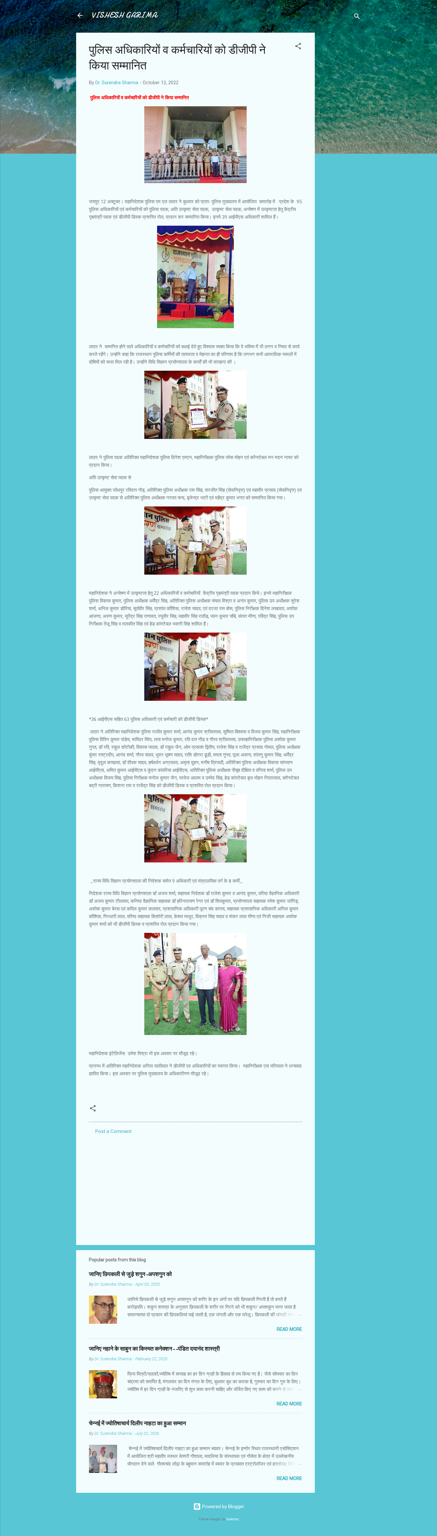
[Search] (357, 17)
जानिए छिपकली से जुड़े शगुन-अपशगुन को (130, 1274)
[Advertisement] (340, 129)
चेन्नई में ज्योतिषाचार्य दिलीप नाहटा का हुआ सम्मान (137, 1423)
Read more (289, 1329)
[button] (298, 47)
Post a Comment (113, 1131)
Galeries (232, 1519)
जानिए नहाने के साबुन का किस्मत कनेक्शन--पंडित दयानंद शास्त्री (154, 1349)
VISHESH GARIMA (124, 15)
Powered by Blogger (222, 1506)
